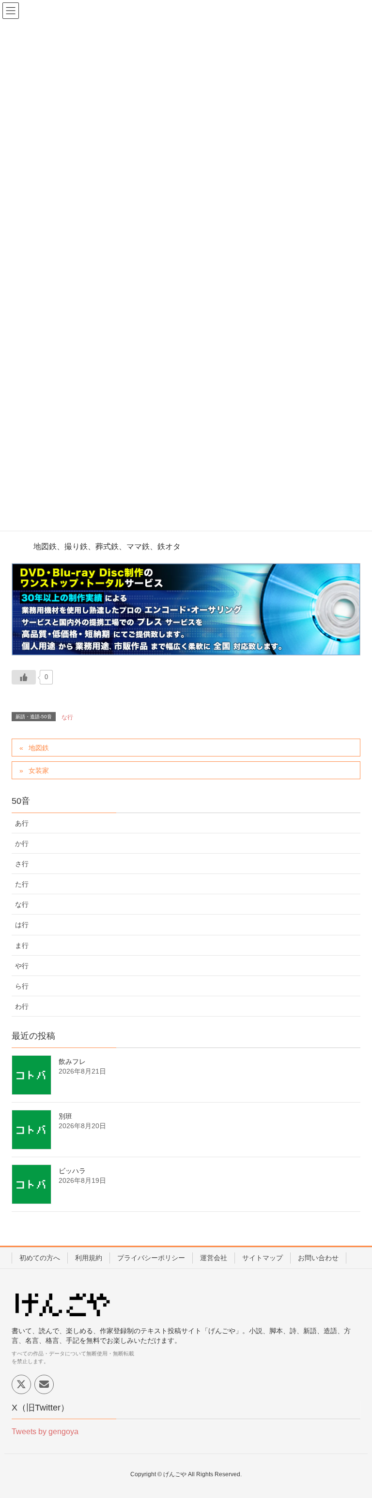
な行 (67, 717)
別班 (65, 1116)
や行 (22, 966)
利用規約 (88, 1258)
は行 (22, 925)
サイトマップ (262, 1258)
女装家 (39, 770)
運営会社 (213, 1258)
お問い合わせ (318, 1258)
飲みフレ (72, 1061)
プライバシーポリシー (151, 1258)
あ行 (22, 823)
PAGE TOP (353, 1444)
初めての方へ (39, 1258)
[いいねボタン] (24, 677)
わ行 (22, 1006)
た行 (22, 884)
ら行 (22, 986)
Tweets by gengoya (45, 1431)
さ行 (22, 864)
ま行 (22, 945)
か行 (22, 843)
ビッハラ (72, 1171)
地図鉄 (39, 748)
